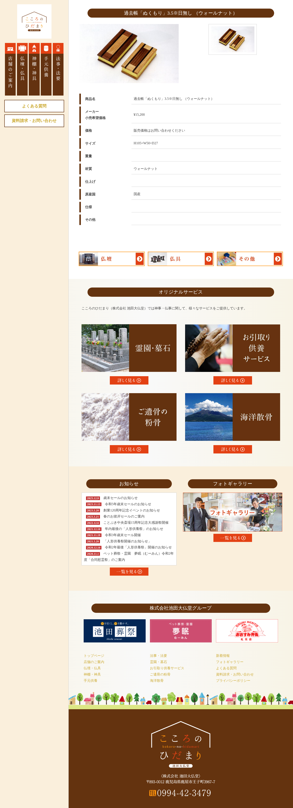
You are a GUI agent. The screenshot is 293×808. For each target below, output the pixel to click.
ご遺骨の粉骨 (160, 674)
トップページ (94, 655)
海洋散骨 (157, 680)
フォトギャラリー (229, 662)
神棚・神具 (92, 674)
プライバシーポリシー (233, 680)
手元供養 (90, 680)
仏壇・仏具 (92, 668)
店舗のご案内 (94, 662)
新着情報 (223, 655)
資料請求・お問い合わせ (34, 120)
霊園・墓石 (158, 662)
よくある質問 (34, 106)
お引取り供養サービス (167, 668)
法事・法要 (158, 655)
